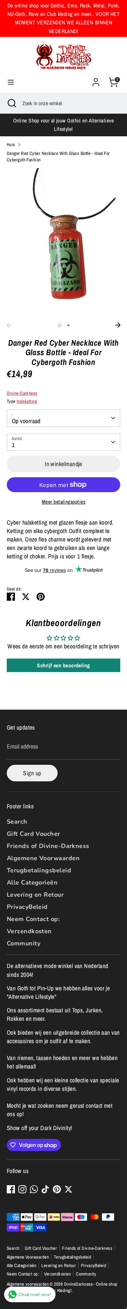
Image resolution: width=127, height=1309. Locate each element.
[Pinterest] (57, 1189)
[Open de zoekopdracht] (11, 103)
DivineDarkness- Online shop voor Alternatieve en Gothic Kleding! (62, 1287)
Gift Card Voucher (33, 834)
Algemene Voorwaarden (43, 858)
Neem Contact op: (33, 919)
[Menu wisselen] (11, 82)
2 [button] (68, 325)
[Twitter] (68, 1189)
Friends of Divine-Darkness (48, 846)
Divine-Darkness (22, 393)
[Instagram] (22, 1189)
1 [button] (59, 325)
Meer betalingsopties (63, 501)
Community (23, 943)
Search (17, 822)
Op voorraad (26, 421)
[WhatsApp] (34, 1189)
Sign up (32, 773)
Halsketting (27, 401)
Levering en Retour (35, 895)
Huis (11, 144)
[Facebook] (11, 1189)
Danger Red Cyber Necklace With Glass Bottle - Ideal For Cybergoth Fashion (58, 156)
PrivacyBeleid (27, 907)
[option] (63, 243)
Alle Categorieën (32, 882)
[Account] (96, 79)
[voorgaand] (9, 325)
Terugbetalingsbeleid (39, 870)
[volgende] (117, 325)
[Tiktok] (45, 1189)
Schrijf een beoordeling (63, 665)
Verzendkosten (29, 931)
